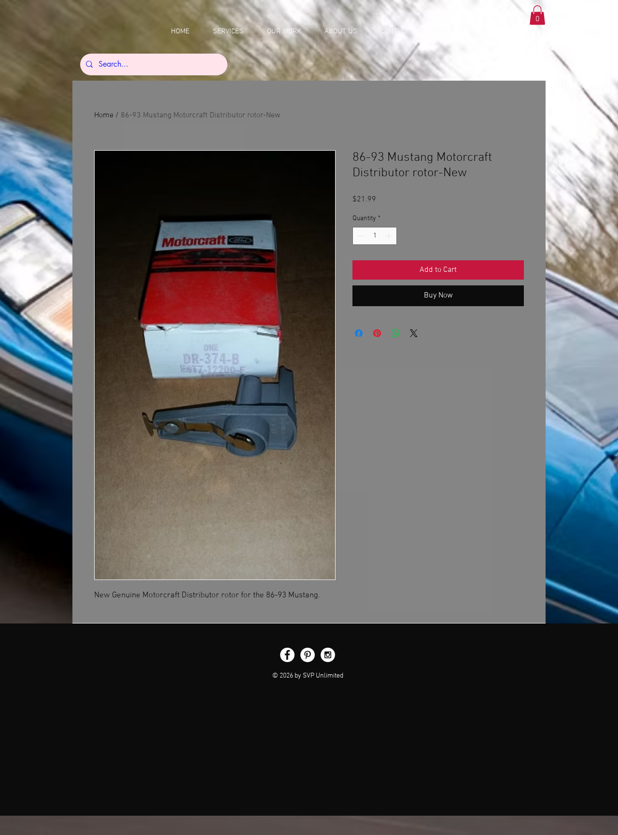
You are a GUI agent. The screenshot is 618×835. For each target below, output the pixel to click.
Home (103, 115)
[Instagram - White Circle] (328, 655)
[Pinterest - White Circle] (307, 655)
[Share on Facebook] (359, 333)
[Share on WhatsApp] (395, 333)
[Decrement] (360, 235)
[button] (537, 15)
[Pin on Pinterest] (377, 333)
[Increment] (389, 235)
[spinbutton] (374, 235)
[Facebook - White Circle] (287, 655)
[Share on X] (414, 333)
